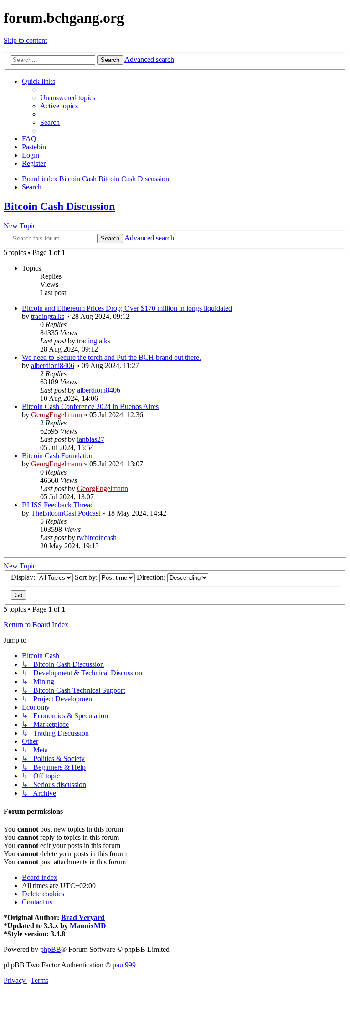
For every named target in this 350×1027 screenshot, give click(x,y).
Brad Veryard (83, 917)
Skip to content (25, 40)
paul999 (124, 965)
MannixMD (88, 926)
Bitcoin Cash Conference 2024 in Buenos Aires (90, 406)
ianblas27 (90, 439)
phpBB (50, 949)
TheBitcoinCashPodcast (65, 513)
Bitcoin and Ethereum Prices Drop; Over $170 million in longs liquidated (127, 308)
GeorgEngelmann (56, 415)
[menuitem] (67, 98)
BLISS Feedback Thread (58, 505)
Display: (24, 577)
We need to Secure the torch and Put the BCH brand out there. (111, 357)
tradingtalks (47, 316)
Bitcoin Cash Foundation (58, 456)
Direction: (152, 577)
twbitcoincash (97, 538)
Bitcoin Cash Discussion (59, 206)
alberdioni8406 (52, 365)
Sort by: (87, 577)
